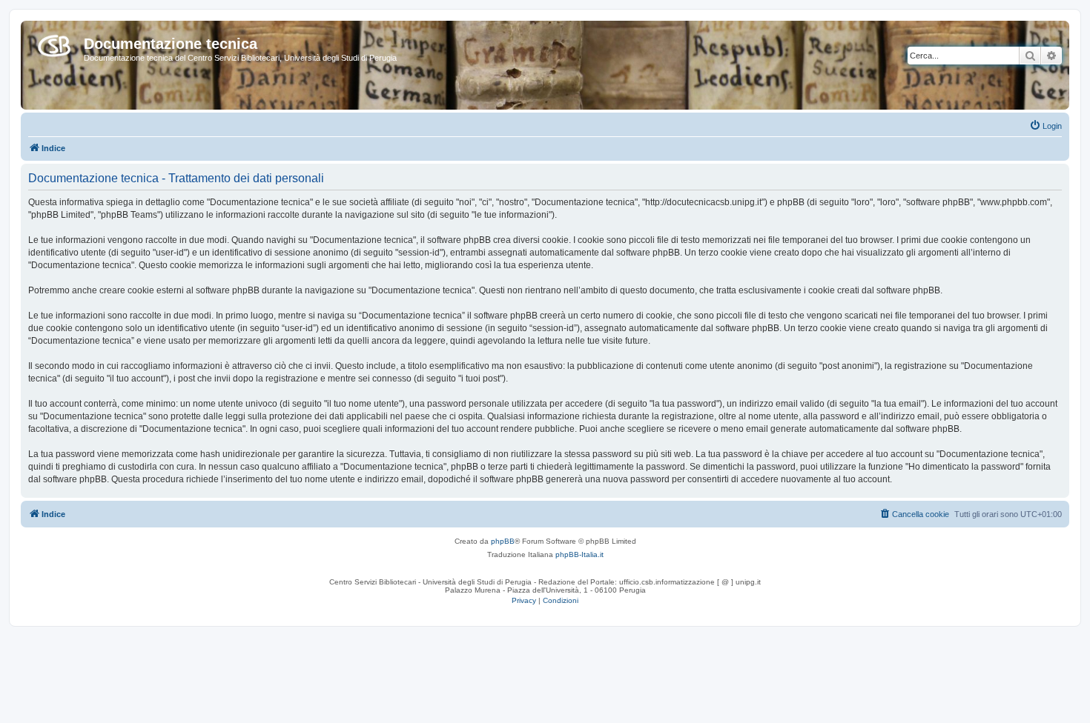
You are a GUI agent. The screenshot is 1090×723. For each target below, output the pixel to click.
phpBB (503, 541)
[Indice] (54, 42)
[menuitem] (1045, 126)
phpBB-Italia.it (579, 554)
